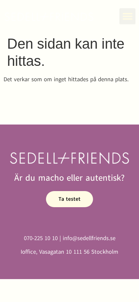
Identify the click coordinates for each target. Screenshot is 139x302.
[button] (127, 16)
